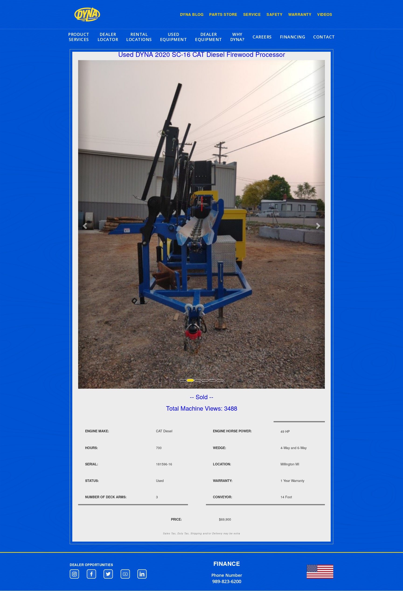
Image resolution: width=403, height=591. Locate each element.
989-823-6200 (226, 581)
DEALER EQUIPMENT (208, 36)
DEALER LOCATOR (107, 36)
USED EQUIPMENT (173, 36)
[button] (74, 574)
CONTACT (324, 37)
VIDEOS (324, 14)
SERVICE (252, 14)
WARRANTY (299, 14)
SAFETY (274, 14)
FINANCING (292, 37)
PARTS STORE (223, 14)
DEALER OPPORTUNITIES (91, 564)
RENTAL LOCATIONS (139, 36)
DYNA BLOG (192, 14)
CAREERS (262, 37)
